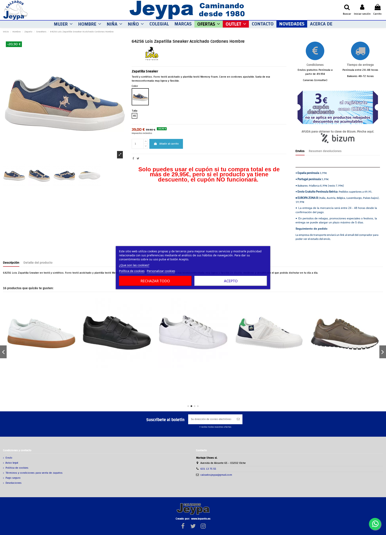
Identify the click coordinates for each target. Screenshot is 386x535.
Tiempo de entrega (360, 65)
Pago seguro (13, 478)
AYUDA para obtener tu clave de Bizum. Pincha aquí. (338, 132)
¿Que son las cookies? (134, 265)
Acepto (231, 280)
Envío (8, 458)
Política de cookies (132, 271)
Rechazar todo (155, 280)
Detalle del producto (38, 263)
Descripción (11, 263)
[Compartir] (133, 158)
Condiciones (315, 65)
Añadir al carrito (169, 143)
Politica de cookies (16, 468)
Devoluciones (13, 483)
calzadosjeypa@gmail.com (216, 474)
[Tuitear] (138, 158)
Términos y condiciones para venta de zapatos (34, 473)
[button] (63, 24)
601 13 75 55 (208, 468)
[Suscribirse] (238, 419)
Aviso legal (11, 463)
